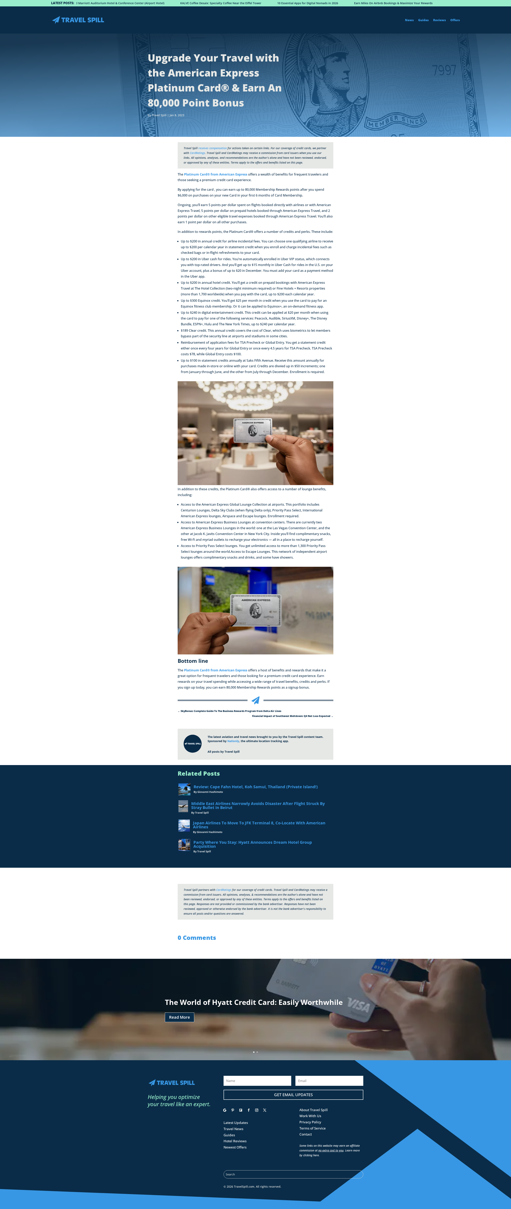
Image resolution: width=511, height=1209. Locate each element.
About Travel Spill (313, 1110)
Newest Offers (235, 1147)
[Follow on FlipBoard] (241, 1110)
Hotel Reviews (235, 1141)
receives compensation (212, 148)
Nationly (233, 741)
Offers (455, 20)
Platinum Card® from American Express (215, 174)
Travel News (233, 1129)
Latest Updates (236, 1122)
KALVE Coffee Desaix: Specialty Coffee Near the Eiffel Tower (128, 3)
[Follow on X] (264, 1110)
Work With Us (310, 1116)
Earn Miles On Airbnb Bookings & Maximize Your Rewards (300, 3)
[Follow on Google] (225, 1110)
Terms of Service (312, 1128)
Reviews (439, 20)
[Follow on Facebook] (249, 1110)
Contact (305, 1134)
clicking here (311, 1155)
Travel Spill (159, 115)
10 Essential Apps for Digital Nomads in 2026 (215, 3)
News (409, 20)
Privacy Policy (310, 1122)
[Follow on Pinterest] (233, 1110)
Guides (423, 20)
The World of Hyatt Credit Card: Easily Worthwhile (254, 1002)
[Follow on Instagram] (257, 1110)
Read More (179, 1017)
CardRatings (197, 153)
